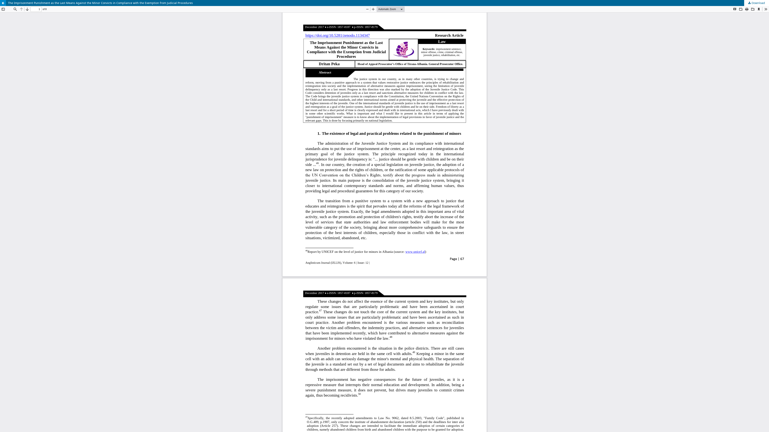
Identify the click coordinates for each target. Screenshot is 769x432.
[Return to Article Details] (3, 3)
